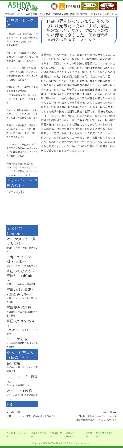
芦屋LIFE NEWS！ (79, 14)
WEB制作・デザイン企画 (17, 14)
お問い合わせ (111, 14)
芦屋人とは (96, 14)
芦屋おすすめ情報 (41, 14)
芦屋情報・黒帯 (60, 14)
